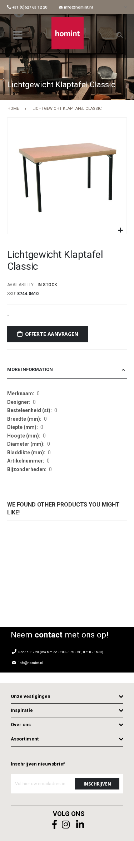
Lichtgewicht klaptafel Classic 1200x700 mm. (19, 571)
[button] (120, 230)
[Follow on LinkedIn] (80, 825)
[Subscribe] (97, 783)
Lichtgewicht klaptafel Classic (79, 571)
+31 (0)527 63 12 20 (29, 7)
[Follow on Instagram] (66, 825)
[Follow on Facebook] (54, 825)
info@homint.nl (78, 7)
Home (13, 108)
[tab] (67, 369)
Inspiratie (22, 710)
